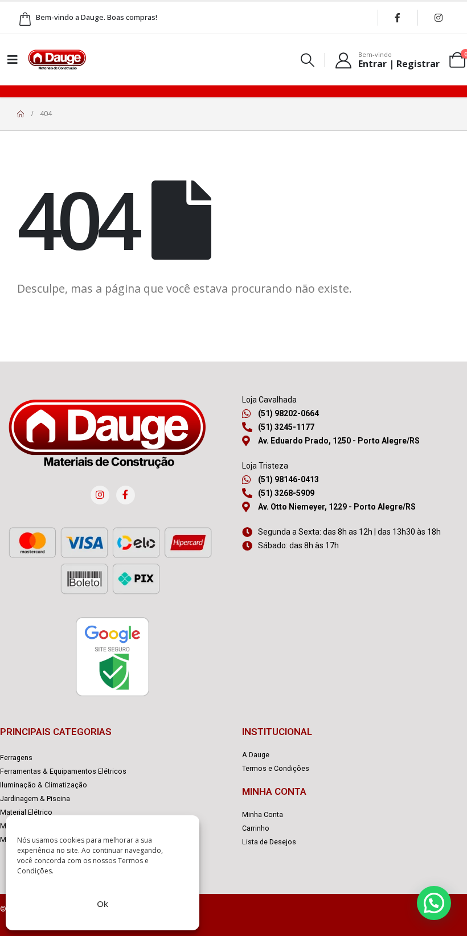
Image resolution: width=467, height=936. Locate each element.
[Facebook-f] (125, 495)
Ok (102, 903)
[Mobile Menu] (12, 59)
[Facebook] (397, 17)
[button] (308, 60)
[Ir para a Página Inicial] (20, 114)
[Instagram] (438, 17)
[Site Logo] (57, 60)
